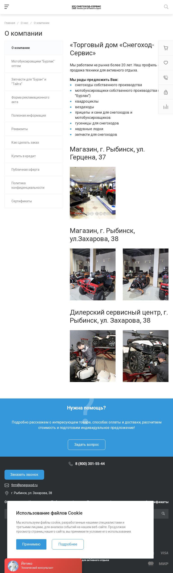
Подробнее (67, 544)
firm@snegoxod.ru (24, 485)
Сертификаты (156, 502)
